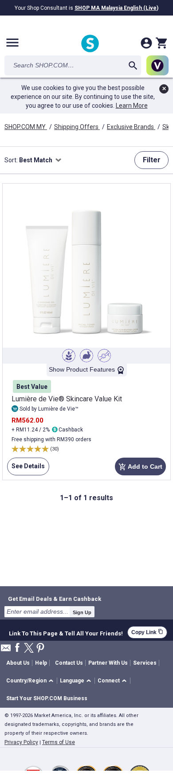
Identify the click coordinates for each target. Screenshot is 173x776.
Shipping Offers (77, 126)
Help (41, 663)
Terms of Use (58, 742)
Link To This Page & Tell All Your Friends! (66, 632)
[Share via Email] (6, 650)
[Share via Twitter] (29, 648)
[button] (31, 681)
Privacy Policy (21, 742)
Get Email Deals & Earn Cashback (54, 599)
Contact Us (69, 663)
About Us (18, 663)
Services (145, 663)
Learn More (132, 105)
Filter (152, 160)
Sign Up (82, 612)
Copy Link (147, 632)
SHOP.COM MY (25, 126)
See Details (26, 468)
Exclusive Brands (131, 126)
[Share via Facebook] (17, 648)
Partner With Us (108, 663)
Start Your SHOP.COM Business (46, 698)
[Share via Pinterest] (40, 648)
